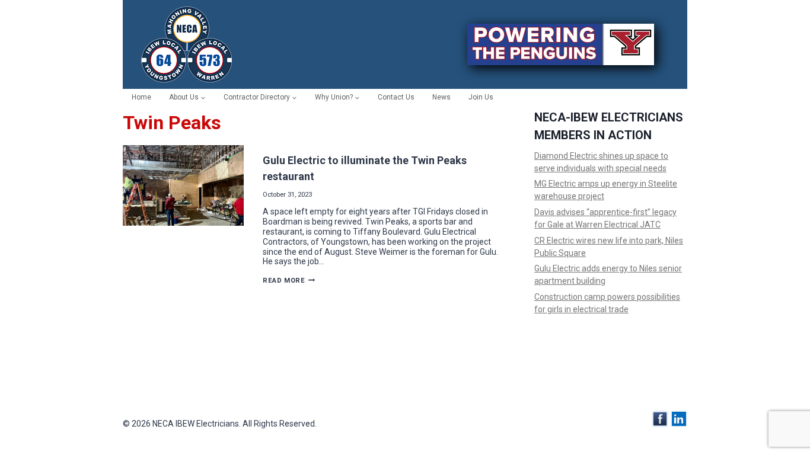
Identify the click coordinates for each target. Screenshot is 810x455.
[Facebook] (660, 419)
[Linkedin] (679, 419)
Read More (289, 280)
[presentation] (183, 185)
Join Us (480, 97)
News (441, 97)
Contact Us (396, 97)
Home (141, 97)
